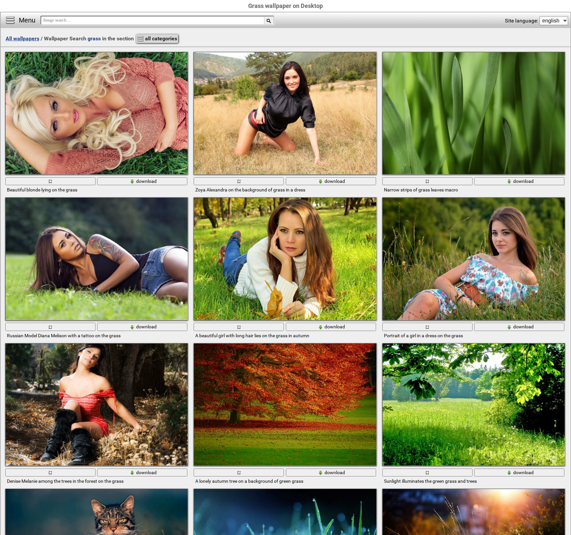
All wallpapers (22, 38)
